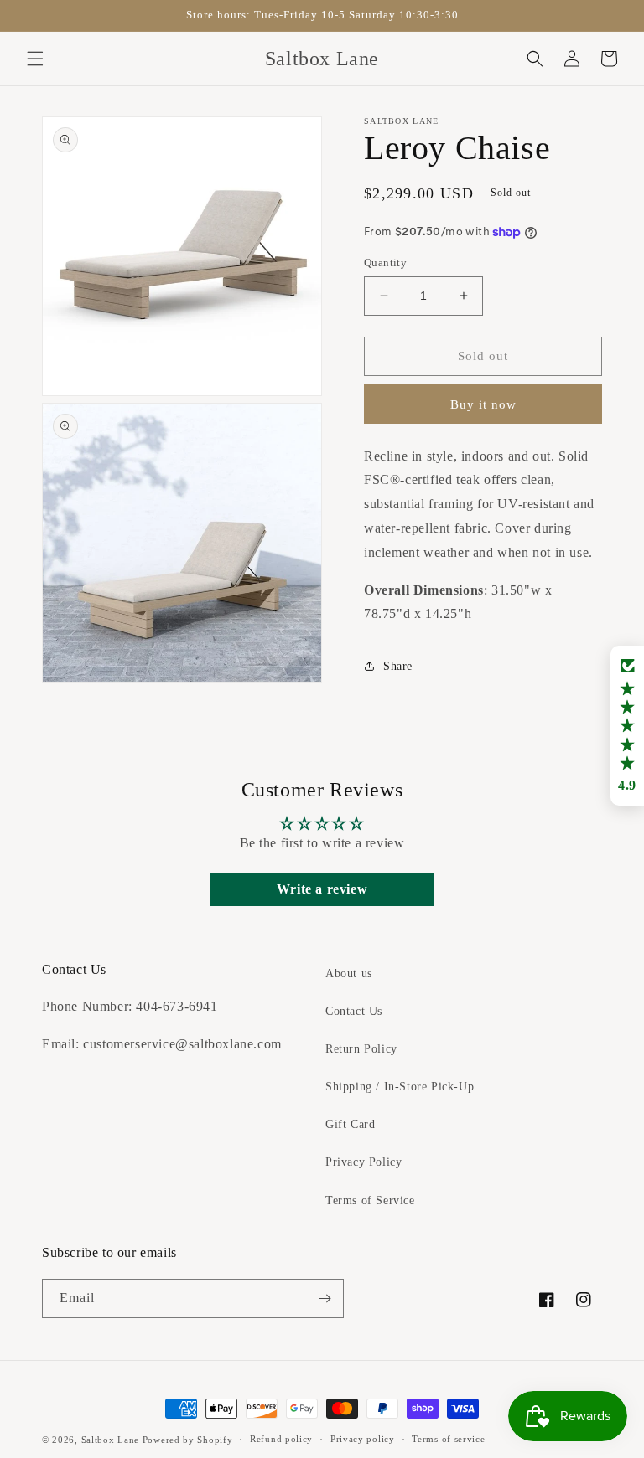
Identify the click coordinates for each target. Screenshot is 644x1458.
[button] (35, 58)
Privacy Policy (363, 1162)
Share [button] (398, 666)
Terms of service (448, 1439)
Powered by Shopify (188, 1440)
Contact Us (353, 1011)
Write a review (322, 889)
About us (348, 973)
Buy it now (483, 404)
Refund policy (281, 1439)
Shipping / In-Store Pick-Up (399, 1086)
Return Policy (361, 1049)
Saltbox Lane (110, 1440)
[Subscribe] (324, 1298)
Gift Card (350, 1124)
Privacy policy (362, 1439)
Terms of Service (370, 1200)
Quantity (385, 262)
